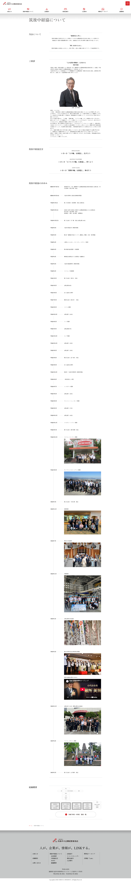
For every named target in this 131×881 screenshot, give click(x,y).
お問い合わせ (37, 863)
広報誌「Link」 (89, 858)
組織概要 (54, 863)
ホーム (30, 825)
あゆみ (53, 861)
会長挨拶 (54, 856)
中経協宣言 (54, 858)
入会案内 (69, 861)
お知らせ (35, 854)
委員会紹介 (70, 858)
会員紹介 (69, 854)
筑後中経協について (56, 854)
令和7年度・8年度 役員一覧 (77, 814)
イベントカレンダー (73, 856)
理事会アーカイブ (89, 854)
